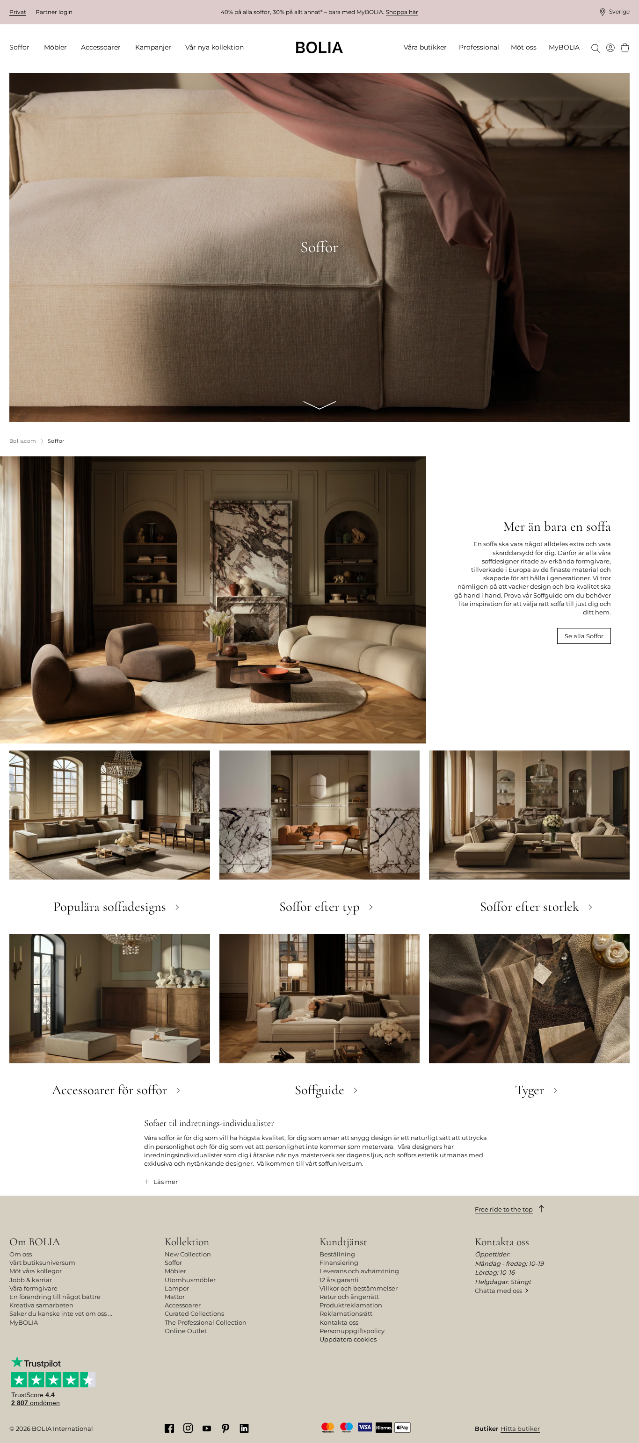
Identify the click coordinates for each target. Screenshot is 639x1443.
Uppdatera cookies (348, 1339)
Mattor (175, 1296)
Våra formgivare (33, 1288)
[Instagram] (188, 1427)
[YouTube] (206, 1428)
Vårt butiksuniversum (42, 1262)
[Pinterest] (225, 1428)
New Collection (188, 1254)
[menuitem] (22, 47)
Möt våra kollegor (35, 1271)
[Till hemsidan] (319, 47)
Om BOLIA (34, 1241)
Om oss (20, 1254)
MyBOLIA (23, 1322)
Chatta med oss (498, 1290)
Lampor (177, 1288)
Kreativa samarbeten (41, 1305)
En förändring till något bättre (55, 1296)
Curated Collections (194, 1313)
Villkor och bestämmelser (359, 1288)
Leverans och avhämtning (359, 1271)
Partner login (54, 11)
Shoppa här (402, 11)
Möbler (175, 1271)
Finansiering (339, 1262)
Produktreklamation (351, 1305)
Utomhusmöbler (190, 1280)
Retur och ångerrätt (349, 1296)
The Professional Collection (206, 1322)
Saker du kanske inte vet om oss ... (60, 1313)
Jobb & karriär (30, 1280)
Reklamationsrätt (346, 1313)
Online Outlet (186, 1331)
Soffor (173, 1262)
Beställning (337, 1254)
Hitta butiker (520, 1428)
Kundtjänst (343, 1241)
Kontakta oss (339, 1322)
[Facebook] (169, 1428)
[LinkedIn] (244, 1428)
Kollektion (187, 1241)
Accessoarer (183, 1305)
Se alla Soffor (584, 636)
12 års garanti (339, 1280)
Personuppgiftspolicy (352, 1331)
